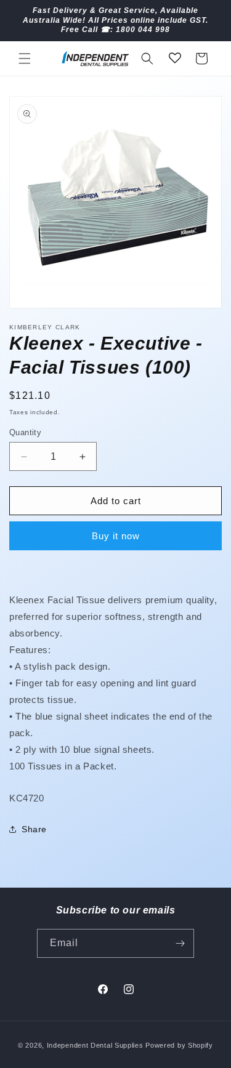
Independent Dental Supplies (95, 1045)
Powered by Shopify (179, 1045)
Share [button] (34, 829)
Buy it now (116, 536)
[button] (24, 58)
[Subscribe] (179, 943)
